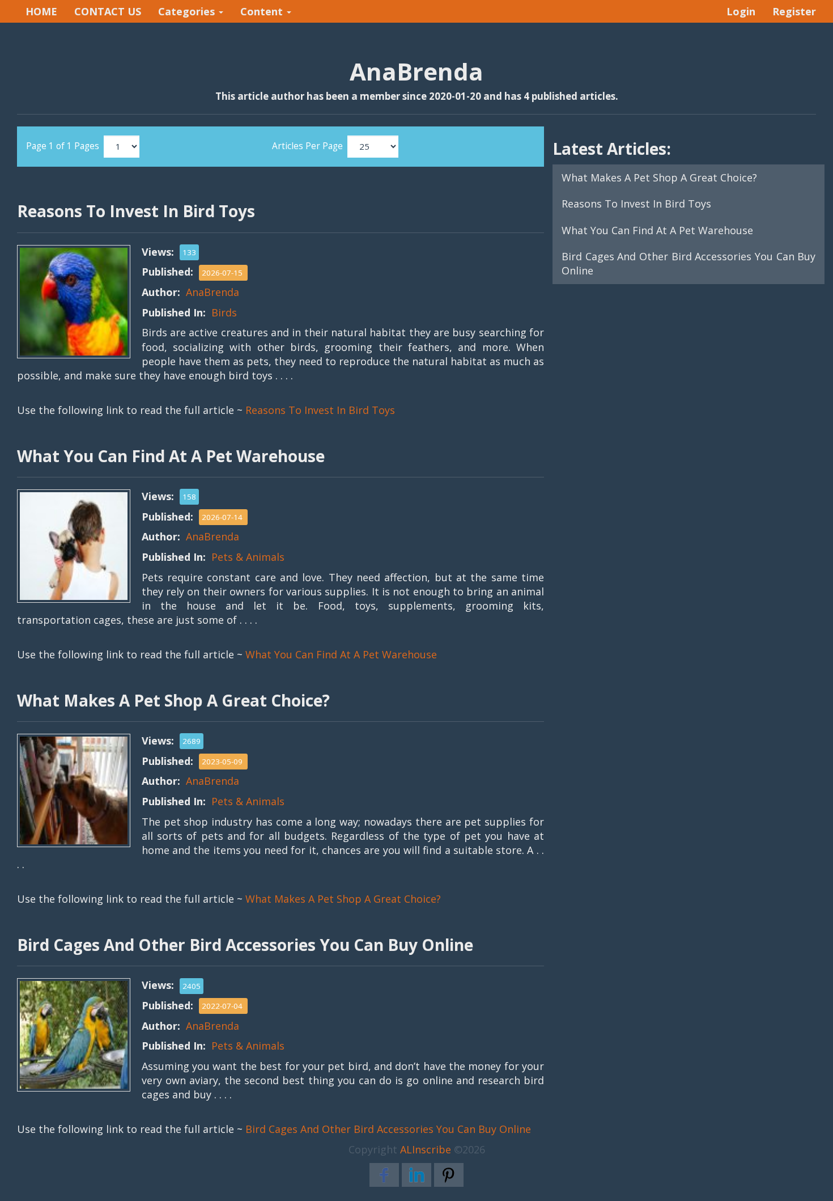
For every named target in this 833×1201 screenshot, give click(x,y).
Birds (224, 312)
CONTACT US (107, 11)
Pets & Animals (247, 557)
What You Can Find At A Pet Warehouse (341, 654)
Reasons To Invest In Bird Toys (320, 410)
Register (794, 11)
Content (263, 11)
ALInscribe (425, 1149)
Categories (188, 11)
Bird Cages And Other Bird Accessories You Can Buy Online (388, 1129)
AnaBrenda (212, 292)
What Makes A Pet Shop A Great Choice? (343, 899)
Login (740, 11)
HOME (41, 11)
